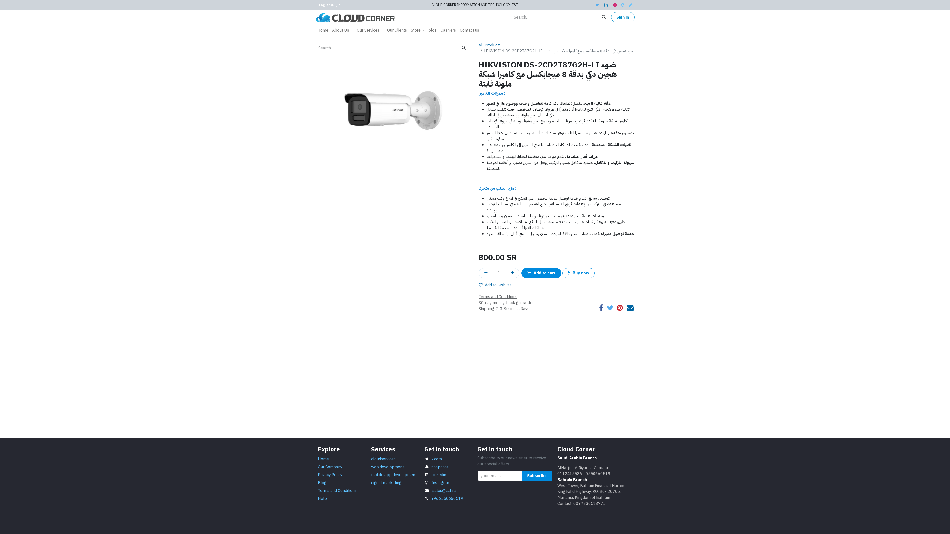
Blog (322, 483)
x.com (436, 459)
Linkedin (438, 475)
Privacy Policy (330, 475)
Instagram (440, 483)
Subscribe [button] (537, 476)
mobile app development (394, 475)
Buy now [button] (580, 273)
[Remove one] (486, 273)
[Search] (604, 17)
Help (322, 499)
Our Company (330, 467)
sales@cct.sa (444, 491)
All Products (490, 45)
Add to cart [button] (544, 273)
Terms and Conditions (337, 491)
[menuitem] (322, 30)
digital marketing (386, 483)
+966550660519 (447, 499)
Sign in (623, 17)
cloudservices (383, 459)
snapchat (439, 467)
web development (388, 467)
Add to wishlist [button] (498, 285)
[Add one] (512, 273)
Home (323, 459)
